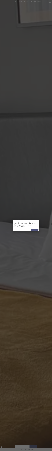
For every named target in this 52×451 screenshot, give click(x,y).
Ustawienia (28, 229)
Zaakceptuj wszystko (35, 229)
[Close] (37, 221)
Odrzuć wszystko (16, 229)
